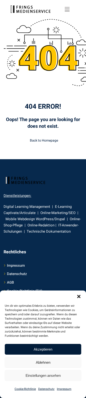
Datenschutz (46, 389)
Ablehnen (43, 362)
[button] (78, 296)
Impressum (64, 389)
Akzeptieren (43, 349)
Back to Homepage (44, 140)
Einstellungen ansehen (43, 375)
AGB (10, 282)
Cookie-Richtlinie (25, 389)
